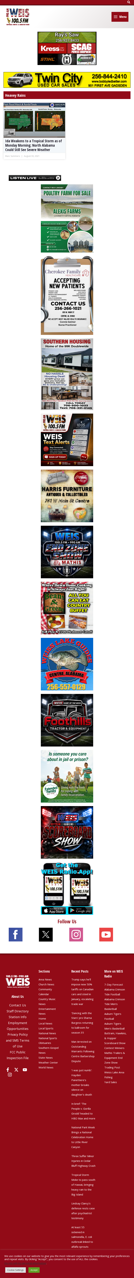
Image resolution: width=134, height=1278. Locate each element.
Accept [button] (34, 1270)
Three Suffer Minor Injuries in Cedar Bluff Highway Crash (83, 1161)
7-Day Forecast (113, 984)
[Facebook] (8, 1070)
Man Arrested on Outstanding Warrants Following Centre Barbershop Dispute (83, 1051)
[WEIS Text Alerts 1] (67, 439)
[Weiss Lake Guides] (67, 664)
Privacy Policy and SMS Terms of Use (17, 1040)
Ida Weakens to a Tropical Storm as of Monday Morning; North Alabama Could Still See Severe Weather (33, 145)
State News (46, 1057)
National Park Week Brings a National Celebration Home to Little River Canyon (83, 1137)
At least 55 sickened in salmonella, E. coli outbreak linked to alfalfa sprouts (82, 1236)
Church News (46, 984)
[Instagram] (10, 1074)
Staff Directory (18, 1011)
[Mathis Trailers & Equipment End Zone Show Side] (67, 551)
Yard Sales (110, 1082)
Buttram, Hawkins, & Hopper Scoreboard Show (115, 1038)
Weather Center (48, 1062)
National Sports (48, 1038)
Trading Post (112, 1067)
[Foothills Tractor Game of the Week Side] (67, 720)
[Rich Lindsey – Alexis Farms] (67, 218)
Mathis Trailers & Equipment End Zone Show (114, 1057)
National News (47, 1033)
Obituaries (45, 1043)
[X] (16, 1070)
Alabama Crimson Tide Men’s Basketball (114, 1004)
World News (46, 1067)
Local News (45, 1023)
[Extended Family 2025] (67, 776)
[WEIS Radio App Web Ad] (67, 888)
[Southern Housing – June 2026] (67, 374)
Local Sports (46, 1028)
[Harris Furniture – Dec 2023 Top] (67, 495)
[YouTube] (25, 1070)
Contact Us (17, 1005)
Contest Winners (114, 1048)
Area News (45, 979)
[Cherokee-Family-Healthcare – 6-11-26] (67, 295)
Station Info (18, 1017)
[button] (129, 2)
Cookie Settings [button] (15, 1270)
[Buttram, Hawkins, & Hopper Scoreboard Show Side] (67, 832)
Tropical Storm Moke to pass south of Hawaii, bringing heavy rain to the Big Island (83, 1184)
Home (42, 1018)
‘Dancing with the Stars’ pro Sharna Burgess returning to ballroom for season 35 (82, 1022)
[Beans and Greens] (67, 607)
